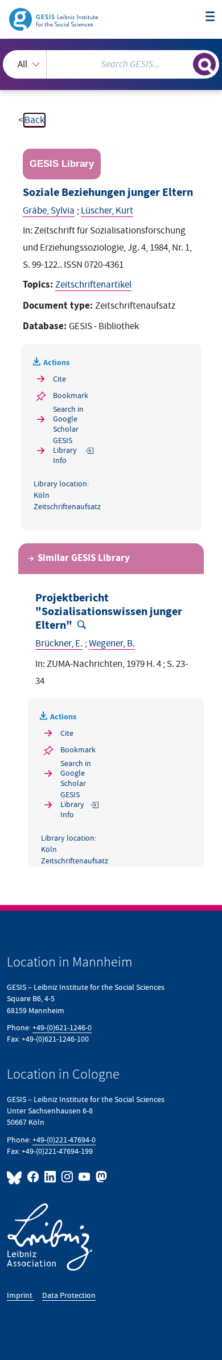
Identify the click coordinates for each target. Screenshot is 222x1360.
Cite (59, 379)
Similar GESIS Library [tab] (84, 558)
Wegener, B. (112, 643)
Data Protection (69, 1295)
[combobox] (111, 64)
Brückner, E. (59, 643)
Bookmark (70, 395)
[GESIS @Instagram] (67, 1176)
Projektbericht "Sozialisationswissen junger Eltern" (108, 611)
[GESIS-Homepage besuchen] (54, 19)
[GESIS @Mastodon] (100, 1176)
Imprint (20, 1295)
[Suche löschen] (184, 63)
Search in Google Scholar (68, 419)
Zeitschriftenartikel (93, 284)
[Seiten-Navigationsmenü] (210, 17)
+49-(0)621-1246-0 (62, 1027)
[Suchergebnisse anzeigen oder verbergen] (204, 64)
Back (34, 120)
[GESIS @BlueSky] (16, 1176)
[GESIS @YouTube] (84, 1176)
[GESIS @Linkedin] (50, 1176)
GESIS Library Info (65, 450)
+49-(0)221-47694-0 (64, 1139)
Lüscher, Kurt (107, 210)
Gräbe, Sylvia (49, 210)
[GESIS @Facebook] (33, 1176)
